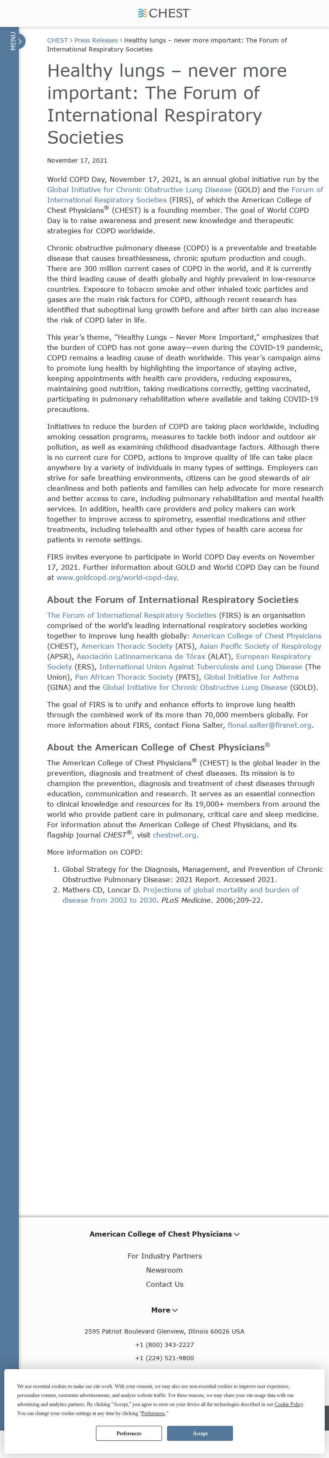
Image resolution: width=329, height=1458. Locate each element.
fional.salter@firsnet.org (269, 725)
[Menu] (17, 41)
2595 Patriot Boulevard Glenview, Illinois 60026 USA (164, 1331)
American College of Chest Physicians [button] (161, 1234)
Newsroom (164, 1270)
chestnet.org (174, 835)
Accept (200, 1434)
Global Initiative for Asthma (251, 677)
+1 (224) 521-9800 (164, 1357)
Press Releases (96, 40)
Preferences (129, 1434)
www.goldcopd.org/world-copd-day (116, 577)
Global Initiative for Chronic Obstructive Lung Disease (139, 189)
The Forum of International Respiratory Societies (131, 615)
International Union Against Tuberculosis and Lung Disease (200, 666)
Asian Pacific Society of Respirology (260, 646)
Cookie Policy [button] (289, 1404)
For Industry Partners (165, 1256)
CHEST (57, 40)
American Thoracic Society (127, 646)
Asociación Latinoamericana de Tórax (141, 656)
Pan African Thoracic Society (124, 677)
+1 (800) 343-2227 (164, 1344)
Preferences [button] (153, 1413)
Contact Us (164, 1284)
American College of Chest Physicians (256, 636)
